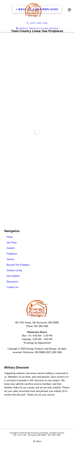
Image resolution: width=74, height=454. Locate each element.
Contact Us (12, 287)
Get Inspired (13, 276)
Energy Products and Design (38, 28)
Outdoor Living (14, 270)
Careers (11, 248)
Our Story (12, 242)
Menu (38, 441)
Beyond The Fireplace (18, 264)
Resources (12, 281)
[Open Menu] (69, 10)
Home (10, 237)
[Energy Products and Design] (33, 10)
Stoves (10, 259)
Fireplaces (12, 253)
